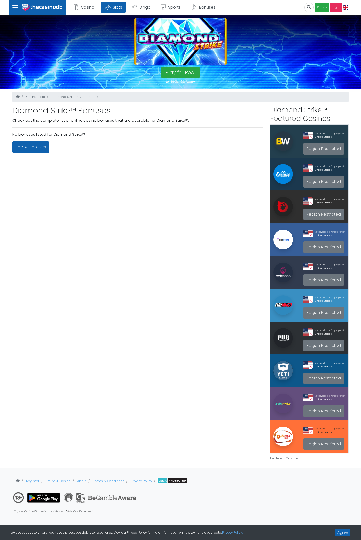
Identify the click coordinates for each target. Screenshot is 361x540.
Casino (87, 7)
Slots (117, 7)
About (81, 481)
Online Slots (35, 97)
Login (336, 7)
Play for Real (180, 72)
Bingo (145, 7)
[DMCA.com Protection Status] (172, 481)
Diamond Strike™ (64, 97)
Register (322, 7)
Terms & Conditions (108, 481)
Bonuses (207, 7)
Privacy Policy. (232, 532)
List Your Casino (58, 481)
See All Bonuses (30, 147)
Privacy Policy (141, 481)
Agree (342, 532)
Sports (174, 7)
